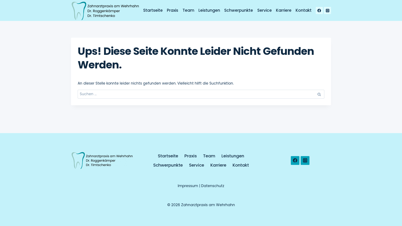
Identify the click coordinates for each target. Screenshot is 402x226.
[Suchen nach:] (201, 93)
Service (264, 10)
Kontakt (304, 10)
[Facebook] (319, 10)
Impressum (188, 185)
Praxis (172, 10)
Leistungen (209, 10)
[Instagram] (327, 10)
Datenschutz (212, 185)
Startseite (153, 10)
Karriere (283, 10)
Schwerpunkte (238, 10)
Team (188, 10)
